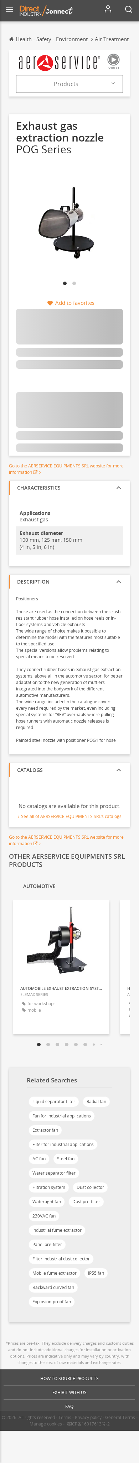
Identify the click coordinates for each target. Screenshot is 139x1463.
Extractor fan (45, 1130)
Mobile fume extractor (54, 1273)
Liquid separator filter (53, 1102)
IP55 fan (96, 1273)
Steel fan (65, 1159)
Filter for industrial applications (63, 1144)
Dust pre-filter (86, 1202)
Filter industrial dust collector (61, 1259)
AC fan (39, 1159)
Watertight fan (46, 1202)
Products (66, 84)
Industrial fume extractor (57, 1230)
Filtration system (48, 1187)
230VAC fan (44, 1216)
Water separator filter (54, 1173)
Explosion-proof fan (51, 1302)
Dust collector (90, 1187)
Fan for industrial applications (61, 1116)
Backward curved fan (53, 1287)
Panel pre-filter (47, 1244)
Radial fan (96, 1102)
